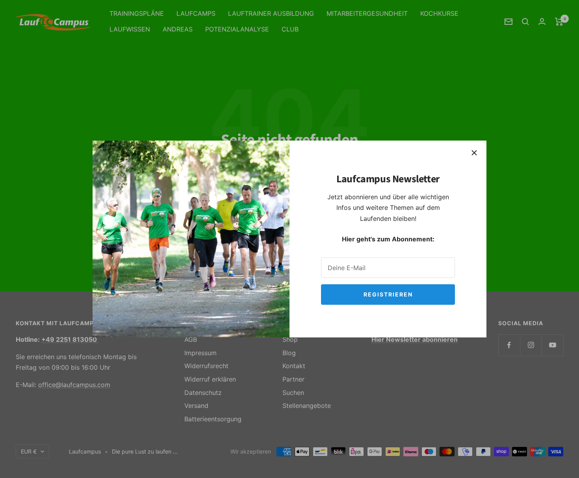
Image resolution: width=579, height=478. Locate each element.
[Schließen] (474, 153)
